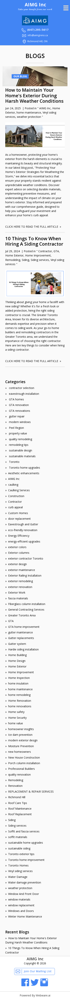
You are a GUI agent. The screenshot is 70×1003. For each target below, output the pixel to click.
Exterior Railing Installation (24, 575)
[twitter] (35, 985)
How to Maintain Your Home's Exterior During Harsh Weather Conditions (34, 95)
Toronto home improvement (26, 860)
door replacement (19, 518)
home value (15, 723)
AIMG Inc (45, 108)
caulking (13, 484)
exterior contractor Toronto (25, 558)
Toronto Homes (18, 865)
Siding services (40, 260)
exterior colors (17, 547)
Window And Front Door (23, 894)
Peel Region (16, 428)
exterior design (17, 564)
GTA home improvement (23, 627)
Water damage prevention (24, 882)
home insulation (18, 683)
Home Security (17, 717)
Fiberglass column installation (26, 604)
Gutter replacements (21, 638)
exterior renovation (20, 587)
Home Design (16, 661)
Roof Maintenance (20, 808)
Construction (16, 496)
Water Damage (17, 877)
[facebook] (25, 985)
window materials (19, 899)
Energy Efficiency (18, 535)
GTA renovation (18, 405)
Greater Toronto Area (22, 615)
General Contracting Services (26, 609)
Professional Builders (21, 769)
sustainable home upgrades (25, 842)
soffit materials (17, 837)
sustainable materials (22, 456)
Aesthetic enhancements (23, 473)
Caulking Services (19, 490)
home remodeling (19, 695)
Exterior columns (18, 552)
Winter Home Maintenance (25, 916)
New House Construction (24, 757)
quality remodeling (20, 439)
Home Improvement (38, 255)
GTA (56, 251)
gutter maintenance (20, 632)
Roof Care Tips (17, 803)
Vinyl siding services (20, 871)
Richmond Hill (16, 797)
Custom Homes (18, 513)
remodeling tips (18, 445)
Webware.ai (43, 995)
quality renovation (19, 774)
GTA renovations (19, 411)
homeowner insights (21, 729)
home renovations (19, 706)
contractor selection (21, 388)
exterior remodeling (20, 581)
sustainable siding (19, 848)
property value (17, 433)
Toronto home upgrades (24, 467)
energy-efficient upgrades (24, 541)
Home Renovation (19, 700)
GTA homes (16, 399)
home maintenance (29, 112)
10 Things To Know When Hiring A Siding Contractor (34, 241)
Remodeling (12, 260)
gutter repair (16, 416)
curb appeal (15, 507)
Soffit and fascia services (23, 831)
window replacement (21, 905)
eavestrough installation (23, 394)
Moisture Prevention (21, 746)
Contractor (45, 251)
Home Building (17, 655)
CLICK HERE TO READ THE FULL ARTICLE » (33, 226)
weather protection (29, 117)
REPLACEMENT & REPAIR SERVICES (31, 791)
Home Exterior (14, 255)
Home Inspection (19, 678)
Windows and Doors (21, 911)
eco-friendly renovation (22, 530)
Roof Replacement (20, 814)
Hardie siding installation (23, 649)
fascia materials (18, 598)
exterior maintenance (21, 570)
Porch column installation (24, 763)
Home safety (16, 712)
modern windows (19, 422)
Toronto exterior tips (21, 854)
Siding (25, 260)
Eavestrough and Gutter (23, 524)
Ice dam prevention (20, 734)
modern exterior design (23, 740)
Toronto (13, 462)
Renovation (15, 786)
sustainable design (20, 450)
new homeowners (19, 752)
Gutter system (17, 644)
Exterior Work (16, 592)
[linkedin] (44, 985)
